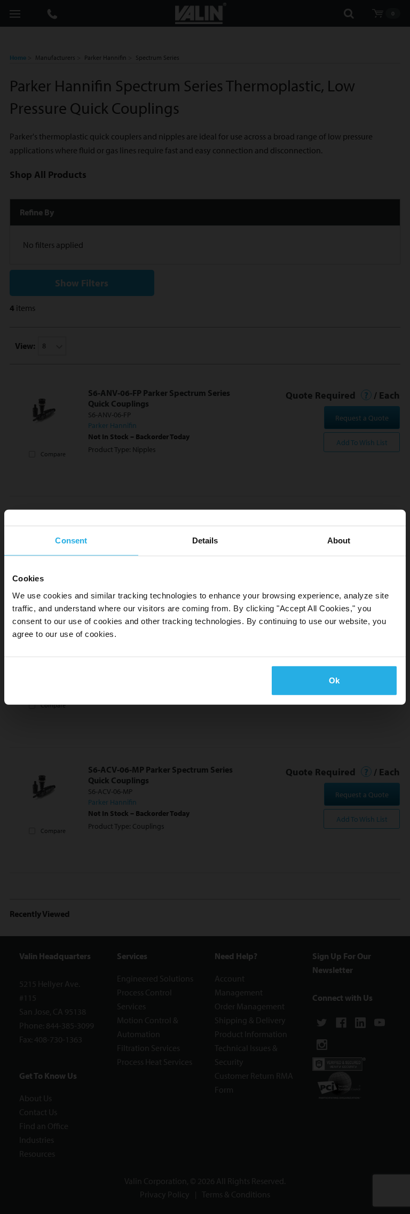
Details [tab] (205, 540)
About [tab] (339, 540)
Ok (334, 679)
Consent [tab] (71, 540)
